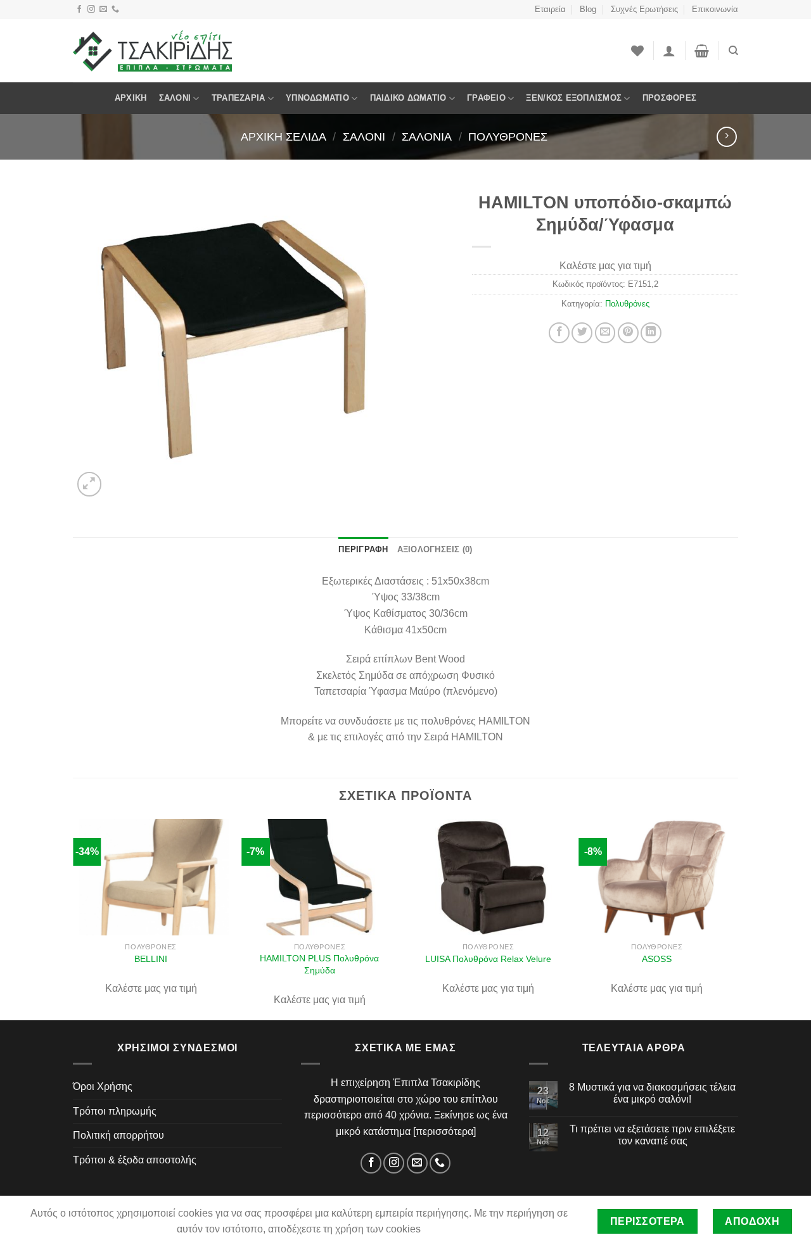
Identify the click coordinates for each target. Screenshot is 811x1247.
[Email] (103, 9)
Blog (588, 9)
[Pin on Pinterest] (628, 332)
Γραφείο (486, 98)
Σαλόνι (175, 98)
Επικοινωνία (715, 9)
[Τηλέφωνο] (115, 9)
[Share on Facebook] (559, 332)
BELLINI (150, 959)
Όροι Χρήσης (102, 1086)
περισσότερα (444, 1131)
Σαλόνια (427, 136)
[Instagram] (91, 9)
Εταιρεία (550, 9)
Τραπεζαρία (238, 98)
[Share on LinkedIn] (651, 332)
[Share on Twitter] (582, 332)
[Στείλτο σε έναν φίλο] (605, 332)
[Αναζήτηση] (733, 51)
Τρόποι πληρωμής (114, 1111)
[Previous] (73, 919)
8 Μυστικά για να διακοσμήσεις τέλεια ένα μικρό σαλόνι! (652, 1093)
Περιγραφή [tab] (363, 549)
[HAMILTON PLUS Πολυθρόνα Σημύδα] (319, 877)
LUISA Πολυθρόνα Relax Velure (488, 959)
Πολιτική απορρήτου (118, 1135)
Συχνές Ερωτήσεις (644, 9)
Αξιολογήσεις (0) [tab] (435, 549)
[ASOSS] (657, 877)
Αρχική (131, 98)
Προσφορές (669, 98)
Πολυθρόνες (507, 136)
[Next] (734, 919)
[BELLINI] (151, 877)
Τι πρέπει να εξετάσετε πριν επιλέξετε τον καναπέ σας (652, 1135)
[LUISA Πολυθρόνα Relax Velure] (488, 877)
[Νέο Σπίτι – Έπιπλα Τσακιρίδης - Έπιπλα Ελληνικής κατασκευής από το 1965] (152, 50)
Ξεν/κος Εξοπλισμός (574, 98)
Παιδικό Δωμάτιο (408, 98)
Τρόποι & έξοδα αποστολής (134, 1160)
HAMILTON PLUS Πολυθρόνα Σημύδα (319, 964)
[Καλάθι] (701, 51)
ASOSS (657, 959)
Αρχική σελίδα (283, 136)
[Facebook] (79, 9)
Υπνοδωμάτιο (317, 98)
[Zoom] (89, 484)
